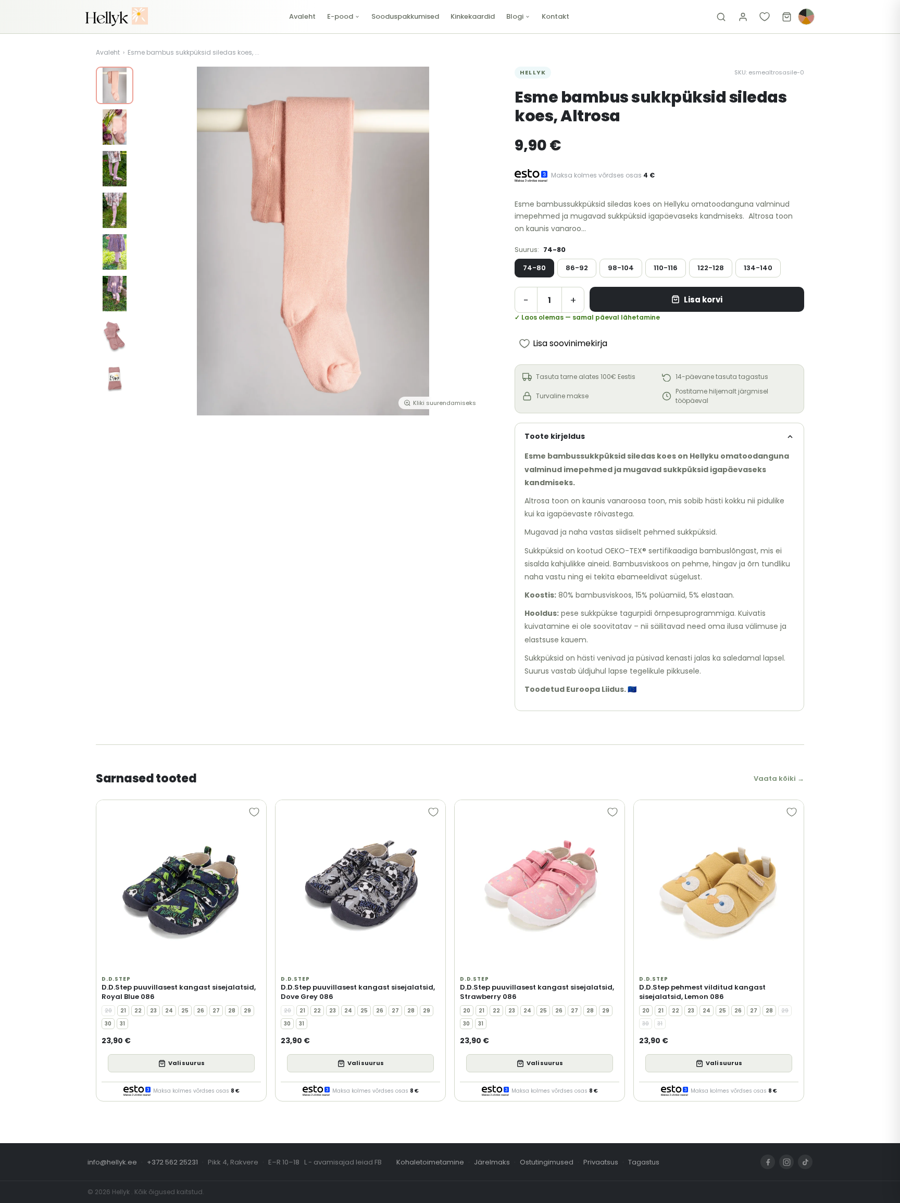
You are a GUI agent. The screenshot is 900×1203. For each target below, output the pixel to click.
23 (153, 1011)
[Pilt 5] (114, 252)
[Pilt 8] (114, 377)
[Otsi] (720, 16)
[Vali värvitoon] (806, 16)
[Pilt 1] (114, 85)
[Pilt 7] (114, 335)
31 (122, 1024)
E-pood (340, 16)
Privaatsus (600, 1162)
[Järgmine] (471, 241)
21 (123, 1011)
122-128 (710, 268)
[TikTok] (805, 1162)
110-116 (666, 268)
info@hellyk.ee (112, 1162)
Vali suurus (186, 1063)
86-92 (577, 268)
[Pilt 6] (114, 293)
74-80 (534, 268)
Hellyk (533, 72)
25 (185, 1011)
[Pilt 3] (114, 168)
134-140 (758, 268)
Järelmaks (492, 1162)
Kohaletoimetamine (430, 1162)
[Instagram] (786, 1162)
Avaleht (302, 16)
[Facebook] (767, 1162)
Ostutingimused (546, 1162)
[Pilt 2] (114, 127)
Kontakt (555, 16)
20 (108, 1011)
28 (231, 1011)
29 (247, 1011)
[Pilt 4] (114, 210)
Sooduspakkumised (405, 16)
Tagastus (643, 1162)
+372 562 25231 (172, 1162)
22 (138, 1011)
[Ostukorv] (786, 16)
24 (169, 1011)
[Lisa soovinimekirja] (254, 812)
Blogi (514, 16)
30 (108, 1024)
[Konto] (742, 16)
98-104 (621, 268)
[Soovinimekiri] (764, 16)
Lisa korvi (703, 299)
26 (200, 1011)
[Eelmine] (154, 241)
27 (216, 1011)
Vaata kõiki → (779, 778)
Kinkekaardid (473, 16)
